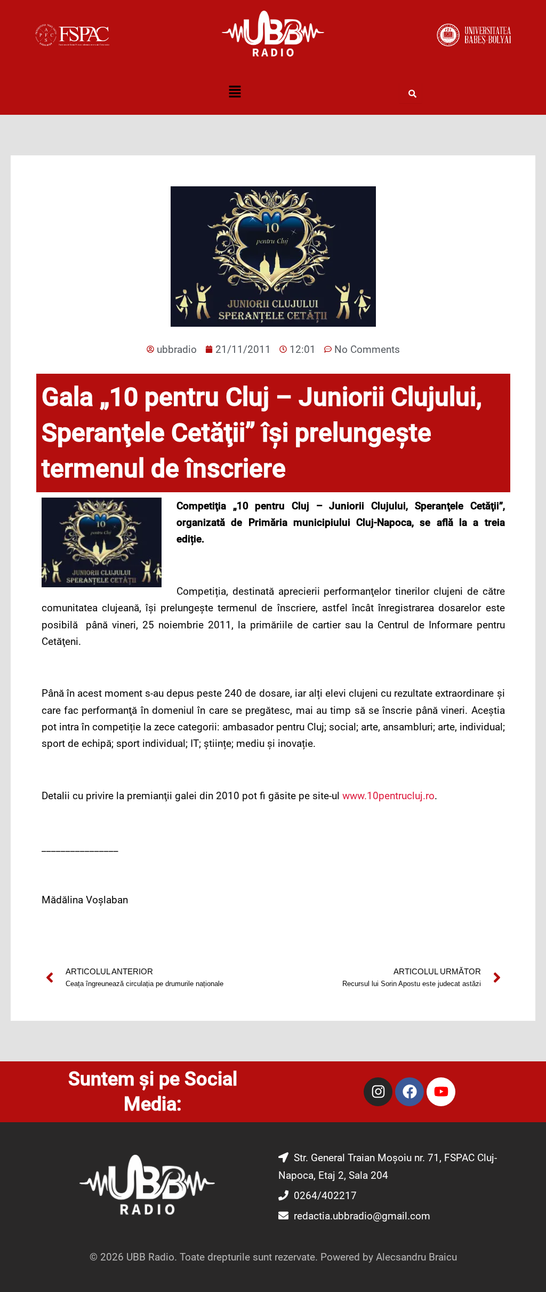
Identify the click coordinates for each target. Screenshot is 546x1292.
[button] (234, 92)
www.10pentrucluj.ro (388, 796)
